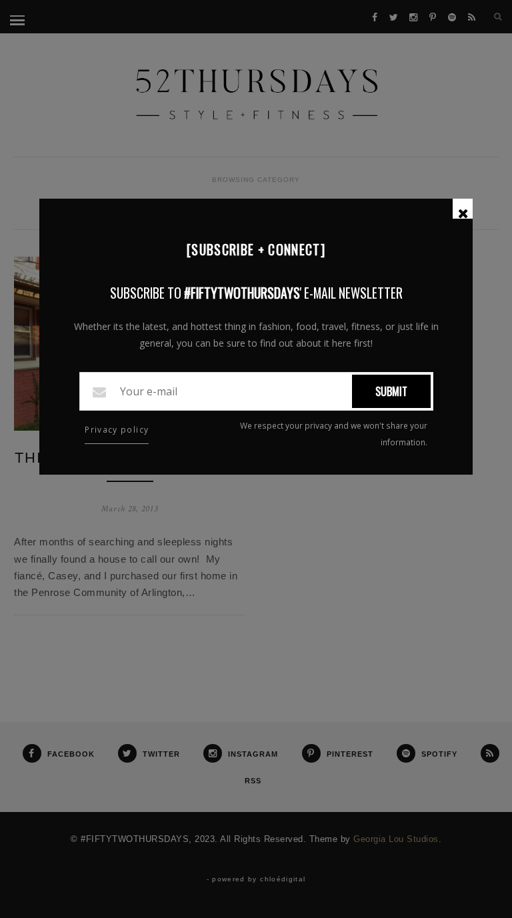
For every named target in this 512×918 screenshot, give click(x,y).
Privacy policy (117, 429)
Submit (391, 391)
